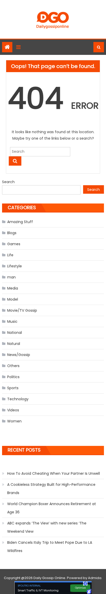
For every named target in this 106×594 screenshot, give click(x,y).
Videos (13, 410)
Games (13, 244)
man (11, 277)
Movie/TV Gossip (22, 310)
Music (12, 321)
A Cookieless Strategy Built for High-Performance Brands (51, 488)
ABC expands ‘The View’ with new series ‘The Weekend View (46, 527)
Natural (13, 343)
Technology (18, 399)
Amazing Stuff (20, 221)
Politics (13, 376)
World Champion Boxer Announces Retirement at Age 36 (51, 508)
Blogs (11, 232)
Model (12, 299)
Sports (13, 388)
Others (13, 365)
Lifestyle (14, 266)
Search (8, 181)
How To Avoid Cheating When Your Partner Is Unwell (53, 473)
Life (10, 255)
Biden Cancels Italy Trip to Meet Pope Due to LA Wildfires (49, 546)
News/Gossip (18, 354)
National (14, 332)
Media (12, 288)
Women (14, 421)
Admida (94, 577)
